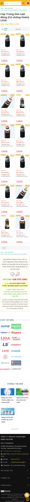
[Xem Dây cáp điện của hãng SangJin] (5, 363)
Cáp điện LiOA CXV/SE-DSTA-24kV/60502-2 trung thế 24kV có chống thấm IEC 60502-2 (7, 175)
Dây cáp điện (7, 320)
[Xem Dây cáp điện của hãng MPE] (5, 327)
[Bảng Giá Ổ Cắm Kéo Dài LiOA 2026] (22, 391)
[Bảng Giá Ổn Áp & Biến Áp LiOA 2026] (7, 411)
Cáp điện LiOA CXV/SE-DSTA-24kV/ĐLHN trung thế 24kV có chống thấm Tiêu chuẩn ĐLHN (22, 175)
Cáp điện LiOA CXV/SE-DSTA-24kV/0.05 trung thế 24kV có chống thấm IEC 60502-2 (22, 145)
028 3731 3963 (19, 279)
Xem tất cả (15, 429)
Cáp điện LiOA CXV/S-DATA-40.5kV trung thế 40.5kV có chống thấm (7, 115)
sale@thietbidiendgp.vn (18, 462)
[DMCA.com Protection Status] (5, 491)
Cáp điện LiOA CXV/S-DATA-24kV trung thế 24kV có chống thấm (22, 205)
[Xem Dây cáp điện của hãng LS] (5, 345)
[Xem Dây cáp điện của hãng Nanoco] (5, 333)
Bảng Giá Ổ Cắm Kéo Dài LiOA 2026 (22, 400)
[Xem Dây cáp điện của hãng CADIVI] (16, 345)
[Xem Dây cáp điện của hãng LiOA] (5, 339)
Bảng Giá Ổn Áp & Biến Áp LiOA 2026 (7, 420)
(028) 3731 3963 (15, 454)
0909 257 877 (15, 459)
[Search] (23, 3)
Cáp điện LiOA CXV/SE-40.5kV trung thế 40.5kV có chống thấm (22, 115)
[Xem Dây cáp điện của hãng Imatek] (16, 351)
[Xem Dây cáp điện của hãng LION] (5, 351)
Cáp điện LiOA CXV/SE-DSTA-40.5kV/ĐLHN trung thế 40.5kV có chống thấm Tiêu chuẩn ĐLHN (7, 84)
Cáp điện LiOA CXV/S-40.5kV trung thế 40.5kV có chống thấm (7, 145)
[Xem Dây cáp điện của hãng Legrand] (16, 333)
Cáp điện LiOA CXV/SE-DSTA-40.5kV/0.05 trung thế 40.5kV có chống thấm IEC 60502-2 (7, 54)
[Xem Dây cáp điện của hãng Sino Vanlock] (16, 339)
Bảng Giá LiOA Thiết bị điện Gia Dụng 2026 (7, 400)
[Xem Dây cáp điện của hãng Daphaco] (16, 363)
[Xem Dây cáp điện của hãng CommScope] (16, 369)
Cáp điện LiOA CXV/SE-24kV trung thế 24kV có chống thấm (7, 236)
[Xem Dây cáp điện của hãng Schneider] (16, 327)
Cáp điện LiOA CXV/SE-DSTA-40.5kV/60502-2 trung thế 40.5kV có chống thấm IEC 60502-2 (22, 54)
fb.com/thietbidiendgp (18, 465)
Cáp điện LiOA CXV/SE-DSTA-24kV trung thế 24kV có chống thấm (7, 205)
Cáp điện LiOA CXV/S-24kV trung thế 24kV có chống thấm (22, 236)
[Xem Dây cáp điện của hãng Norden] (5, 369)
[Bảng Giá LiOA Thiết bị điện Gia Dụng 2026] (7, 391)
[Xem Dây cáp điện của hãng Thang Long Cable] (5, 357)
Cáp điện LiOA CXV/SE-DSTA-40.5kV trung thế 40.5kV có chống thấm (21, 84)
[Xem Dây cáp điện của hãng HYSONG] (16, 357)
